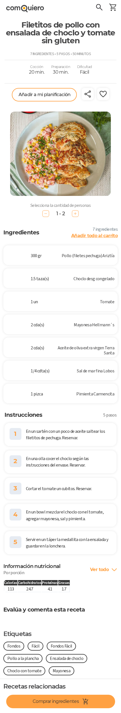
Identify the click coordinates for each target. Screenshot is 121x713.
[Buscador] (99, 8)
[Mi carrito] (112, 8)
